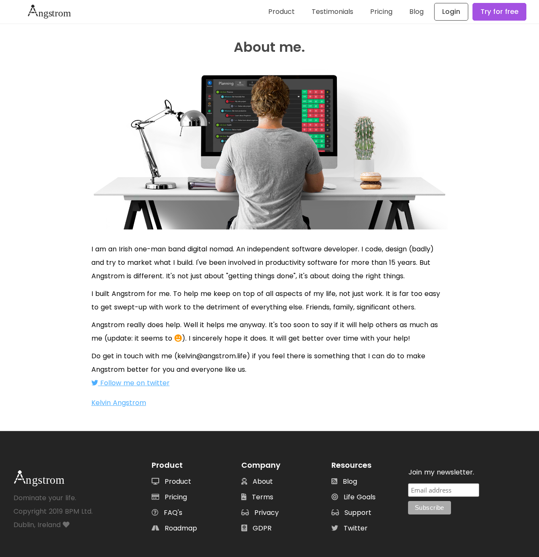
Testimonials (332, 11)
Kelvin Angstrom (118, 403)
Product (281, 11)
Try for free (499, 11)
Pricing (381, 11)
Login (451, 11)
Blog (416, 11)
